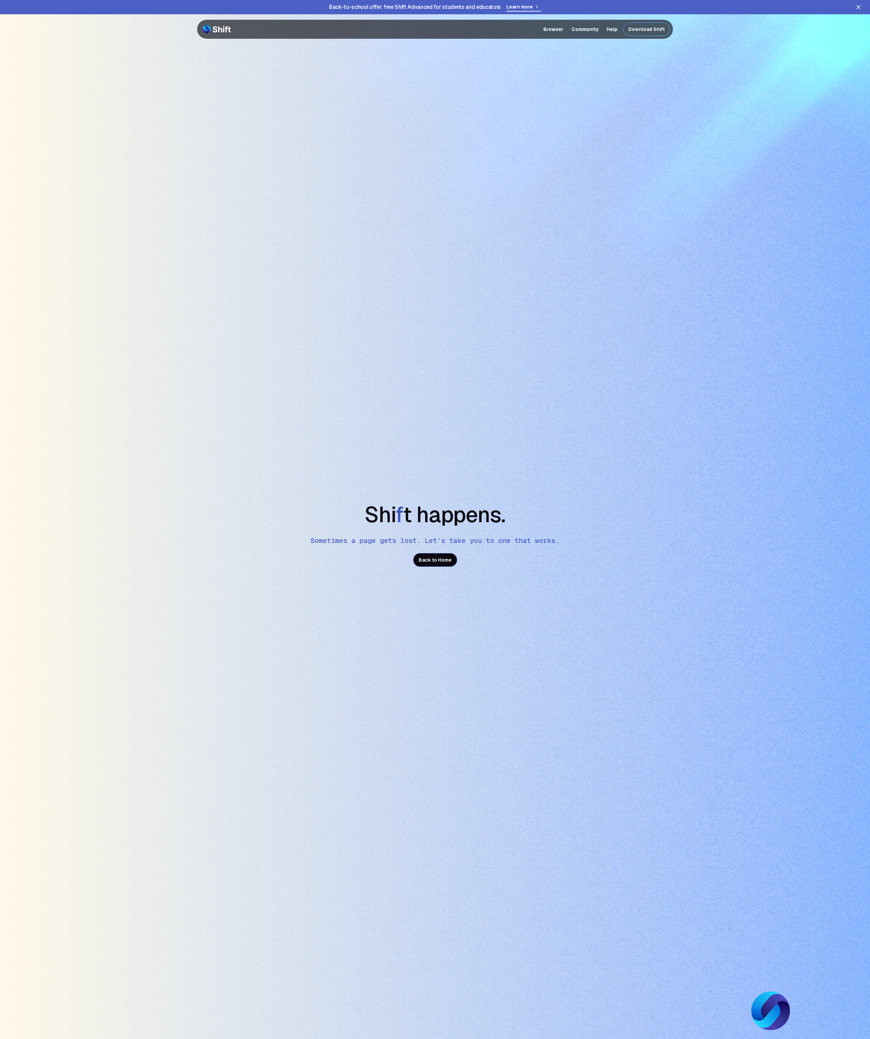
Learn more (519, 7)
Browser (553, 29)
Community (585, 29)
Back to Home (435, 560)
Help (612, 29)
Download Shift (646, 29)
